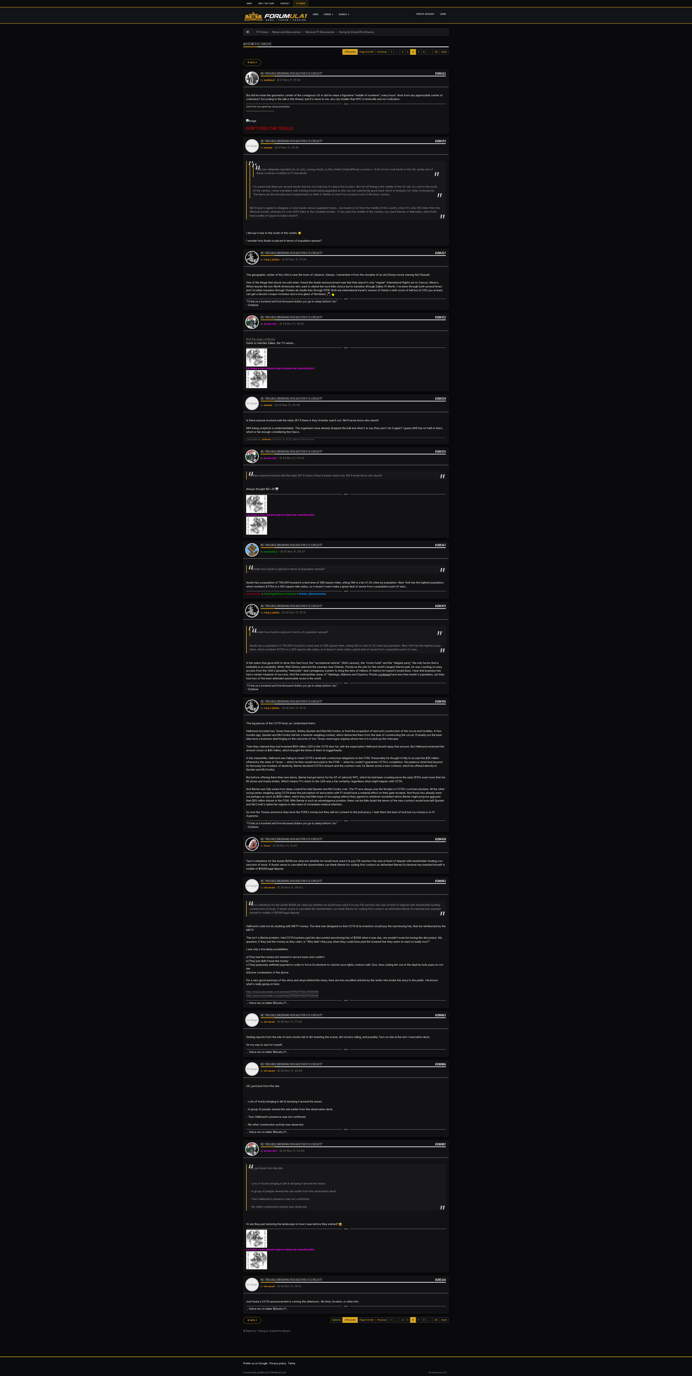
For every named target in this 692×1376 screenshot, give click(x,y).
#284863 (440, 1015)
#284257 (440, 253)
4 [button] (402, 51)
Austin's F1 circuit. (257, 44)
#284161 (440, 73)
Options (336, 1320)
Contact (285, 3)
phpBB (260, 1372)
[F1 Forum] (247, 32)
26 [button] (436, 51)
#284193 (440, 141)
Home (249, 3)
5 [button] (407, 51)
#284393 (440, 606)
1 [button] (391, 51)
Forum (328, 14)
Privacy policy (277, 1363)
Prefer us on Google (255, 1363)
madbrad (269, 80)
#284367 (440, 545)
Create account (425, 14)
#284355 (440, 451)
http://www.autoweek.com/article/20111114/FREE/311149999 (282, 991)
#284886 (440, 1064)
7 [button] (418, 51)
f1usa (267, 845)
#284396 (440, 701)
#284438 (440, 839)
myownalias (271, 551)
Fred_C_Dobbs (272, 259)
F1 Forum (300, 3)
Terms (291, 1363)
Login (443, 14)
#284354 (440, 398)
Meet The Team (266, 3)
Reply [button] (253, 62)
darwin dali (270, 324)
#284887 (440, 1144)
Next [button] (444, 51)
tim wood (269, 887)
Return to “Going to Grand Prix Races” (268, 1330)
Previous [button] (382, 51)
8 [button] (424, 51)
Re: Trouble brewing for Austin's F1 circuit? (291, 73)
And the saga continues (260, 339)
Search (343, 14)
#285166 (440, 1280)
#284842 (440, 881)
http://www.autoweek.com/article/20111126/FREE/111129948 (282, 995)
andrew (268, 147)
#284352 (440, 317)
